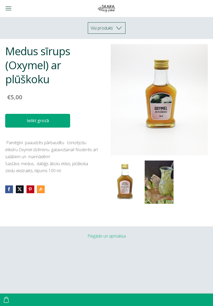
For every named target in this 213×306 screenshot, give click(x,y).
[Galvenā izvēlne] (8, 8)
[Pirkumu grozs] (6, 300)
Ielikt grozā (38, 120)
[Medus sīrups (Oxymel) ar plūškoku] (125, 182)
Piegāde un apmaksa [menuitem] (107, 236)
